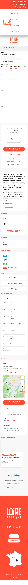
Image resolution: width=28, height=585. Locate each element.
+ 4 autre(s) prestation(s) (14, 142)
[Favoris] (14, 6)
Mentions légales (10, 564)
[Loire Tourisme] (7, 22)
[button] (19, 6)
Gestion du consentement (18, 565)
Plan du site (15, 567)
